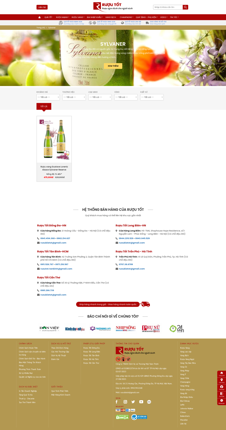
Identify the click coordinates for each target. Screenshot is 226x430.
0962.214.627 (63, 238)
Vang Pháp (184, 371)
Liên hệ (42, 7)
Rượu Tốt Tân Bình (91, 356)
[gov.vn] (139, 416)
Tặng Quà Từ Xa (25, 395)
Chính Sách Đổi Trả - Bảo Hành (32, 359)
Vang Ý (183, 374)
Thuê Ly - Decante (26, 399)
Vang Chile (184, 378)
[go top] (222, 424)
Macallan (184, 420)
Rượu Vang (77, 17)
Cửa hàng (221, 382)
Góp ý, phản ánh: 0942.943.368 (129, 388)
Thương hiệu (68, 92)
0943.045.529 (142, 238)
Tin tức (173, 17)
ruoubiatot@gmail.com (53, 242)
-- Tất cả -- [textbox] (44, 97)
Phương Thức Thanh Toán (30, 369)
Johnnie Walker (186, 409)
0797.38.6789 (126, 264)
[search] (185, 7)
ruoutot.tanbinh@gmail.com (56, 268)
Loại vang (93, 92)
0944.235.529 (126, 238)
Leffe (182, 405)
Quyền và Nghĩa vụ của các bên (32, 377)
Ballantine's (185, 416)
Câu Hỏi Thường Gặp (60, 352)
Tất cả (43, 106)
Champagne (126, 17)
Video (163, 17)
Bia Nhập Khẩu (94, 17)
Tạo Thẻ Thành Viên (27, 402)
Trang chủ (40, 27)
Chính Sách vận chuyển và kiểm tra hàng (32, 353)
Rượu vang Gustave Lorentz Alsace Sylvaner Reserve (54, 168)
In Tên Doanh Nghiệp (28, 391)
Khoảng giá (42, 92)
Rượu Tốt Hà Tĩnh (90, 359)
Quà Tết (48, 17)
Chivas (183, 412)
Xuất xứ (143, 92)
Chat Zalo (221, 396)
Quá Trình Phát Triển (59, 391)
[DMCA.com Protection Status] (122, 416)
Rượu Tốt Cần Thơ (91, 363)
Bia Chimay (185, 401)
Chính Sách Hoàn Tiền (28, 348)
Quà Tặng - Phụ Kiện (146, 17)
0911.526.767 (46, 264)
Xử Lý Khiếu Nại (25, 373)
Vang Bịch (110, 17)
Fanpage (221, 389)
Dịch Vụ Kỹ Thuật (58, 356)
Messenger (222, 403)
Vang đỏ (183, 393)
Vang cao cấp (185, 352)
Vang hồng (184, 386)
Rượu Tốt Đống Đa (91, 348)
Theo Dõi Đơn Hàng (59, 348)
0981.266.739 (47, 290)
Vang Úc (183, 367)
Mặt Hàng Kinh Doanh (60, 395)
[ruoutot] (113, 6)
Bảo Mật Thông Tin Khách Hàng (30, 364)
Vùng (116, 92)
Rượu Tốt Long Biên (91, 352)
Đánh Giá (55, 359)
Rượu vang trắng (187, 390)
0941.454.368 (47, 238)
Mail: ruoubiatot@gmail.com (127, 393)
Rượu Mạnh (62, 17)
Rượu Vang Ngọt (187, 359)
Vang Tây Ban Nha (188, 363)
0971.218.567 (61, 264)
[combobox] (48, 97)
